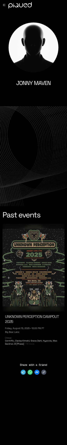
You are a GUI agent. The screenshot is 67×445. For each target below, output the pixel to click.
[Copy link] (43, 372)
